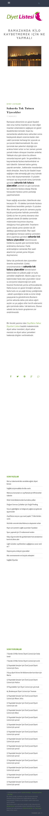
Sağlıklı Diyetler (12, 560)
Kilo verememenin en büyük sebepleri (20, 555)
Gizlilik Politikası (26, 792)
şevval (17, 720)
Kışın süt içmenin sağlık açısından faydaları (22, 528)
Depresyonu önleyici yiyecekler (18, 551)
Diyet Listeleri (14, 104)
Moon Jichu (19, 698)
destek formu (10, 806)
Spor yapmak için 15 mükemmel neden (20, 532)
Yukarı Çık (36, 813)
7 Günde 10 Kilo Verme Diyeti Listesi (20, 654)
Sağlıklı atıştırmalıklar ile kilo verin (19, 488)
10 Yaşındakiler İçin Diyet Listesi (18, 687)
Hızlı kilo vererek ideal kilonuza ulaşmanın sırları (24, 523)
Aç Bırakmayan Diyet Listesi (17, 691)
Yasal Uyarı (38, 808)
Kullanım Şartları (37, 792)
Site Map (9, 794)
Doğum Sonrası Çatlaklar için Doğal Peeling (22, 504)
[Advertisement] (27, 85)
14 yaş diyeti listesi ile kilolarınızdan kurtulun (23, 672)
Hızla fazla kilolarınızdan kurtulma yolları (21, 500)
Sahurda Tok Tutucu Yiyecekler (20, 110)
